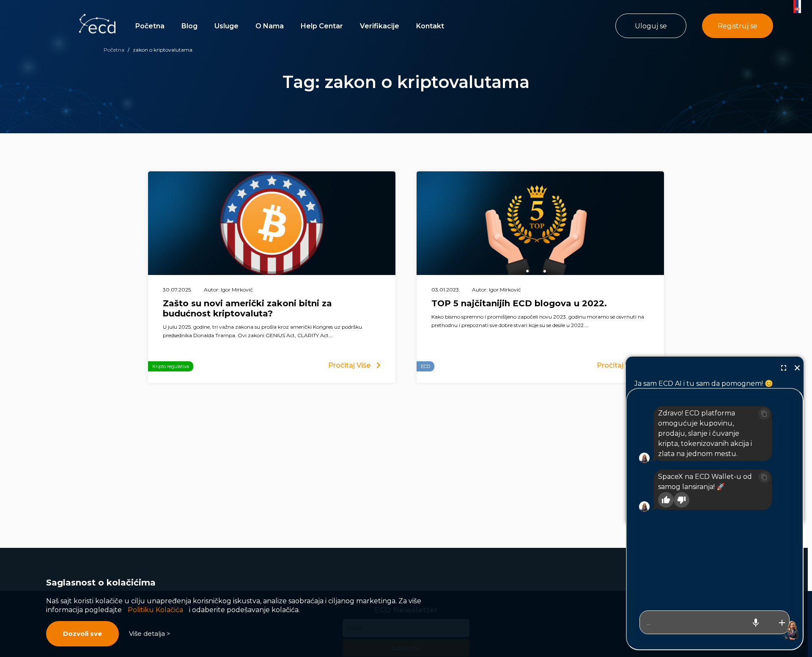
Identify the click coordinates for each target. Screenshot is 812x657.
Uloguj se (651, 26)
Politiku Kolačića (155, 610)
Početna (150, 26)
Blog (189, 26)
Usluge (226, 26)
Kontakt (430, 26)
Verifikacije (379, 26)
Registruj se (737, 26)
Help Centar (322, 26)
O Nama (269, 26)
